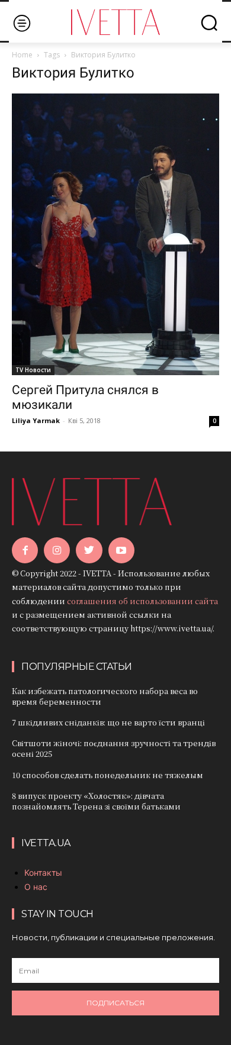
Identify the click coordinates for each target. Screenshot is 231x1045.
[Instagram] (57, 550)
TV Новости (33, 370)
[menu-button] (22, 23)
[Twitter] (89, 550)
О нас (35, 887)
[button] (209, 22)
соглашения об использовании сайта (142, 601)
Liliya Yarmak (36, 420)
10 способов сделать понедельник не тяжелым (107, 774)
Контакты (43, 872)
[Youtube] (121, 550)
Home (22, 55)
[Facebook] (25, 550)
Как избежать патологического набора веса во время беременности (105, 696)
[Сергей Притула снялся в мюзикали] (115, 234)
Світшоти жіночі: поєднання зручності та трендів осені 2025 (114, 748)
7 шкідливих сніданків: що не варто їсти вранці (108, 722)
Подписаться (115, 1002)
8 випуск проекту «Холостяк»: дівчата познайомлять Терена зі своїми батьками (96, 801)
